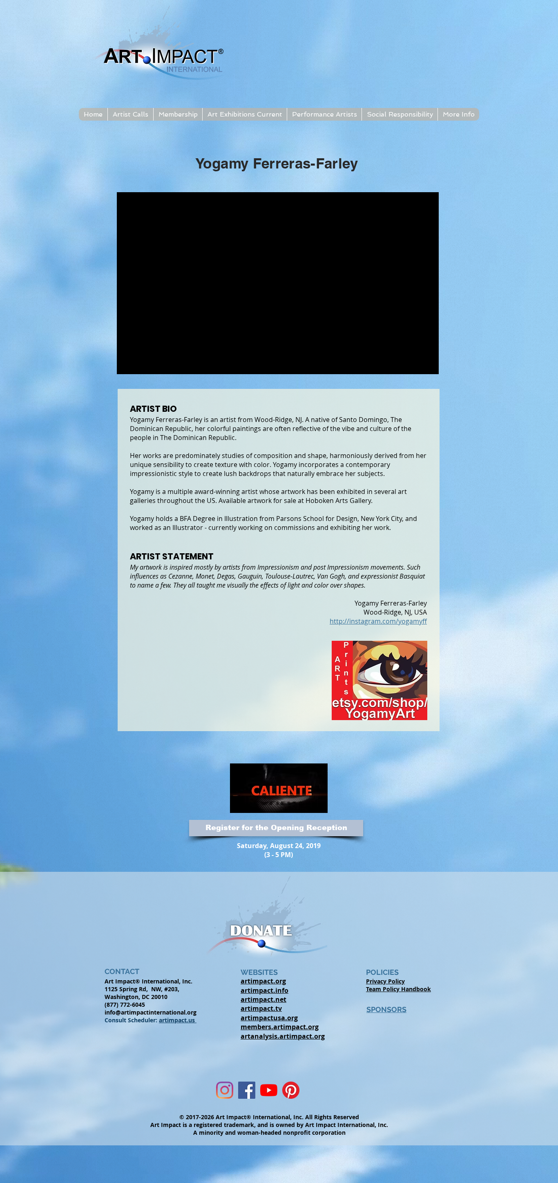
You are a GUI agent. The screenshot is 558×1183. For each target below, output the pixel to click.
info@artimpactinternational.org (150, 1012)
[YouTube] (268, 1090)
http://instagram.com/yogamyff (378, 621)
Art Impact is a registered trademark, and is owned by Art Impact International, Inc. (269, 1125)
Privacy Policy (385, 981)
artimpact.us (177, 1020)
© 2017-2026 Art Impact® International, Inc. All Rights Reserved (269, 1117)
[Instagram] (224, 1090)
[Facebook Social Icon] (246, 1090)
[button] (130, 114)
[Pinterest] (290, 1090)
